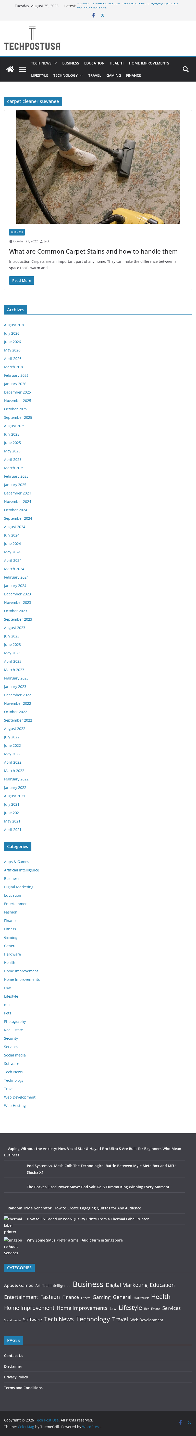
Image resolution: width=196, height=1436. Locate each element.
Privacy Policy (16, 1377)
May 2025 (12, 451)
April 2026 (12, 358)
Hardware (12, 954)
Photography (15, 1021)
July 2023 (11, 636)
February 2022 (16, 779)
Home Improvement (21, 971)
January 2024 (15, 585)
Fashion (10, 912)
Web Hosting (15, 1105)
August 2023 (14, 627)
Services (11, 1046)
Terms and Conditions (23, 1387)
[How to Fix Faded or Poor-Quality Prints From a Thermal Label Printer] (13, 1225)
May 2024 (12, 552)
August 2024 (14, 526)
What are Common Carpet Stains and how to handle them (93, 251)
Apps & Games (16, 861)
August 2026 (14, 324)
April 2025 (12, 459)
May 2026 (12, 350)
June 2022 (12, 745)
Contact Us (13, 1355)
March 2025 (14, 467)
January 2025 (15, 484)
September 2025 (18, 417)
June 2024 (12, 543)
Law (7, 987)
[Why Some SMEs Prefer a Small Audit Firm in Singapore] (13, 1246)
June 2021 (12, 812)
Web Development (19, 1097)
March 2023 (14, 669)
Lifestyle (39, 75)
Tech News (41, 63)
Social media (15, 1055)
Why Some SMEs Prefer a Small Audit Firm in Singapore (75, 1240)
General (11, 945)
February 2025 (16, 476)
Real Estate (13, 1029)
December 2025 (17, 392)
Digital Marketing (18, 886)
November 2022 (17, 703)
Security (11, 1038)
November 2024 (17, 501)
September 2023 (18, 619)
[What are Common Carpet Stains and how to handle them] (98, 167)
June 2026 (12, 341)
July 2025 (11, 434)
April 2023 (12, 661)
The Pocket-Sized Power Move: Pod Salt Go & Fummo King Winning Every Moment (98, 1186)
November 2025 (17, 400)
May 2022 (12, 753)
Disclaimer (13, 1366)
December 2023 (17, 594)
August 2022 (14, 728)
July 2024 (11, 535)
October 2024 (15, 509)
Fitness (10, 928)
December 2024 (17, 493)
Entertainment (16, 903)
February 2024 (16, 577)
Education (94, 63)
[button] (54, 63)
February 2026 (16, 375)
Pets (7, 1013)
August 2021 (14, 795)
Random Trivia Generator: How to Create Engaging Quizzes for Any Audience (74, 1208)
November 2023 (17, 602)
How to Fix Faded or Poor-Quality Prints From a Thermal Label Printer (88, 1219)
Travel (94, 75)
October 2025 (15, 409)
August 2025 (14, 425)
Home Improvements (149, 63)
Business (70, 63)
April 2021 (12, 829)
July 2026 (11, 333)
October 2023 (15, 610)
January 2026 (15, 383)
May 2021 (12, 821)
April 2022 (12, 762)
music (9, 1004)
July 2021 (11, 804)
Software (11, 1063)
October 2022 (15, 711)
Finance (133, 75)
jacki (47, 241)
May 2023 (12, 652)
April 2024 (12, 560)
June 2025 (12, 442)
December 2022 (17, 695)
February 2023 (16, 678)
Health (117, 63)
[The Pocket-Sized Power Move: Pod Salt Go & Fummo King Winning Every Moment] (13, 1193)
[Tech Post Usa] (10, 69)
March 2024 (14, 568)
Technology (65, 75)
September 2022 (18, 720)
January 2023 (15, 686)
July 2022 (11, 737)
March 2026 (14, 366)
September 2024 (18, 518)
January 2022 (15, 787)
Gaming (113, 75)
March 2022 (14, 770)
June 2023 (12, 644)
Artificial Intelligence (21, 870)
